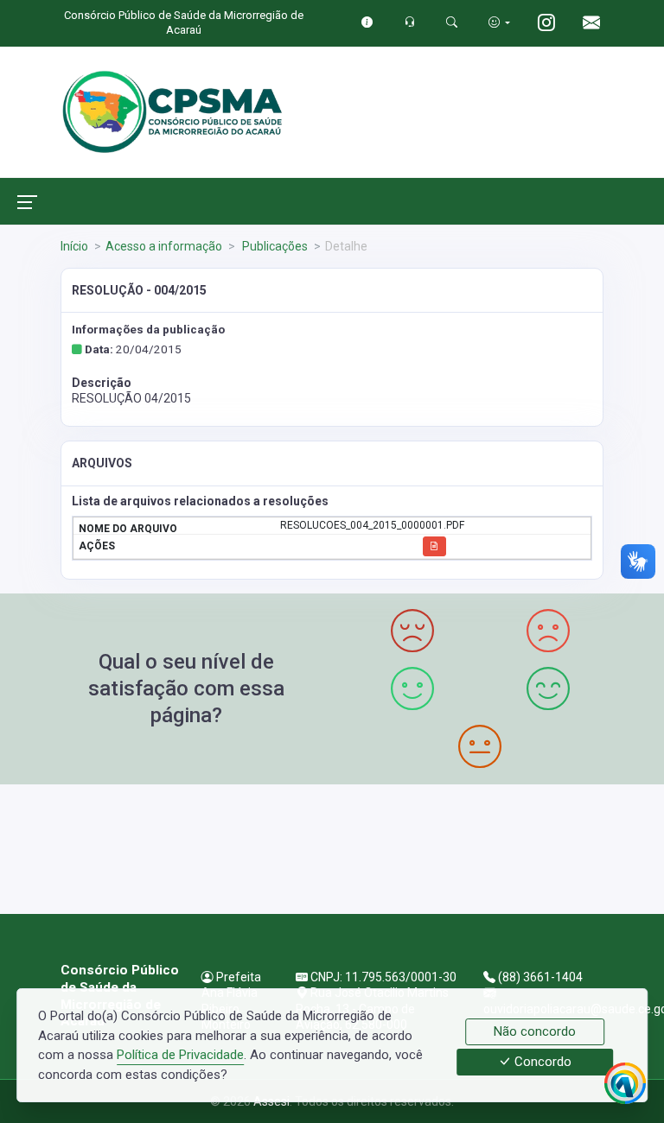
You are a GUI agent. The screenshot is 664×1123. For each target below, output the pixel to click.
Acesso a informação (163, 246)
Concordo (541, 1062)
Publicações (273, 246)
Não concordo (535, 1031)
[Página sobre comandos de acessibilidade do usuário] (499, 22)
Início (74, 246)
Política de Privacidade (180, 1055)
